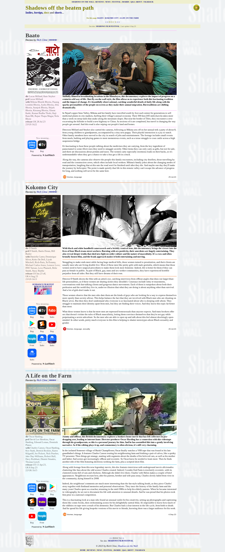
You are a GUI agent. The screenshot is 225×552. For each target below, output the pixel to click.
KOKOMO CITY (111, 18)
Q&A (132, 2)
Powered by (37, 155)
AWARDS (125, 2)
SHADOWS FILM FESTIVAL (108, 26)
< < (106, 22)
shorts (58, 12)
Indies (29, 12)
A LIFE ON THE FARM (129, 18)
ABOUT (139, 2)
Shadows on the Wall (128, 546)
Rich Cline (42, 40)
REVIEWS (99, 2)
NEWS (108, 2)
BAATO (100, 18)
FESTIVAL (116, 2)
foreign (38, 12)
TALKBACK (148, 2)
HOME (83, 550)
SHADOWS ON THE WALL (83, 2)
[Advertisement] (189, 96)
